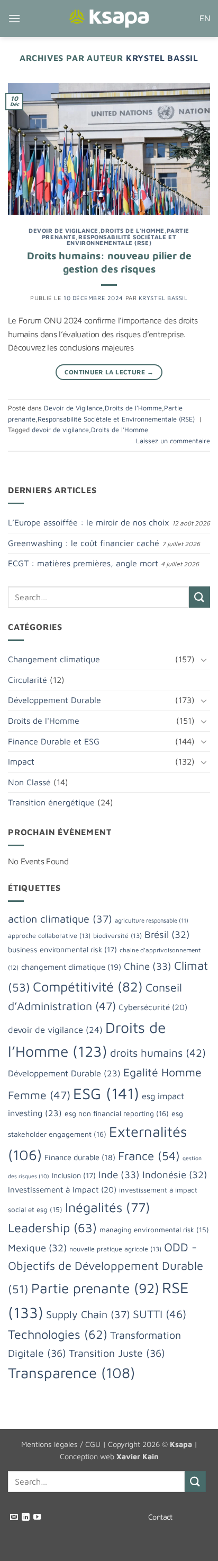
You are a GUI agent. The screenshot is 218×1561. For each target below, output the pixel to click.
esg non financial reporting (117, 1113)
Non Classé (29, 782)
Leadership (52, 1227)
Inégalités (107, 1207)
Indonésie (174, 1174)
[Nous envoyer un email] (14, 1517)
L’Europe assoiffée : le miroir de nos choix (88, 522)
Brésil (166, 934)
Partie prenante (95, 1288)
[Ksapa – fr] (109, 19)
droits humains (158, 1052)
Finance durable (79, 1157)
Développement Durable (54, 700)
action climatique (60, 919)
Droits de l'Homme (133, 230)
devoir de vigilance (60, 430)
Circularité (27, 680)
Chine (147, 966)
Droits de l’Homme (119, 430)
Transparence (71, 1372)
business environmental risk (62, 949)
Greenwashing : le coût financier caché (83, 543)
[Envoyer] (199, 596)
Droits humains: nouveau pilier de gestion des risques (109, 262)
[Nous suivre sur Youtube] (37, 1517)
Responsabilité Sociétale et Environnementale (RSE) (121, 240)
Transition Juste (117, 1353)
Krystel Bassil (162, 58)
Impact (21, 761)
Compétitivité (88, 986)
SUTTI (159, 1313)
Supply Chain (88, 1314)
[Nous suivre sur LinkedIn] (26, 1517)
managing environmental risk (154, 1229)
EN (204, 18)
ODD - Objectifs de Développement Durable (105, 1268)
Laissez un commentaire (173, 441)
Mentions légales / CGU (61, 1444)
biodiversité (117, 936)
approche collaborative (49, 936)
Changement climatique (54, 659)
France (149, 1155)
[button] (14, 18)
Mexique (37, 1247)
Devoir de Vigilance (63, 230)
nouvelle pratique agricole (115, 1249)
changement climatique (71, 966)
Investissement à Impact (62, 1189)
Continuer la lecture (109, 372)
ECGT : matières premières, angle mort (83, 563)
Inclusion (74, 1175)
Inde (119, 1174)
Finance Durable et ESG (53, 741)
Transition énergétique (51, 802)
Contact (160, 1516)
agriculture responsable (151, 920)
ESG (106, 1093)
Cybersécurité (153, 1007)
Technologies (57, 1334)
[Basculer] (203, 659)
